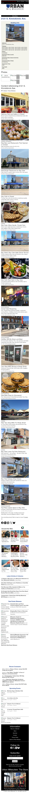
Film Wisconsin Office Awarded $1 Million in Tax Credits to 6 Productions (13, 587)
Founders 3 (10, 510)
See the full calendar (6, 722)
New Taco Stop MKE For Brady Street (13, 423)
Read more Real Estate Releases (9, 645)
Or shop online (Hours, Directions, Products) (15, 789)
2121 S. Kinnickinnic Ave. (13, 18)
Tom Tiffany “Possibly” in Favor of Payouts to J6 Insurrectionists (13, 673)
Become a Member (15, 728)
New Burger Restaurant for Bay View (13, 170)
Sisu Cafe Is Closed (7, 196)
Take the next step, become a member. (15, 764)
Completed (4, 53)
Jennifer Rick (10, 483)
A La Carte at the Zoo (12, 698)
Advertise (15, 733)
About (15, 731)
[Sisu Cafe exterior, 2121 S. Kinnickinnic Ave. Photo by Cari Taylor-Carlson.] (23, 77)
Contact (15, 735)
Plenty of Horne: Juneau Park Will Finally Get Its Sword (14, 669)
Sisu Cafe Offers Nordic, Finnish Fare (13, 225)
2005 (3, 68)
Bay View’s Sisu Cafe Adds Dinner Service (15, 252)
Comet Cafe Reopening (8, 309)
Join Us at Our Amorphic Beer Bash (9, 1)
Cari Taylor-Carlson (12, 230)
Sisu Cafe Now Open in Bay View (12, 280)
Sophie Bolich (11, 118)
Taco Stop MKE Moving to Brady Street (14, 366)
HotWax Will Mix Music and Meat (11, 339)
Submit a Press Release (15, 739)
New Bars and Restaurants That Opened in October (14, 144)
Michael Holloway (11, 315)
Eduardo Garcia (11, 456)
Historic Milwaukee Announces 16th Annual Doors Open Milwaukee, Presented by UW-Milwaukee (19, 636)
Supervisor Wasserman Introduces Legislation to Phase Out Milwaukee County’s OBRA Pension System (13, 681)
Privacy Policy (15, 737)
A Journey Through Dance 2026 (15, 709)
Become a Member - (21, 1)
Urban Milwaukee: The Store (15, 769)
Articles (5, 90)
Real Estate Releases (15, 601)
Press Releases (12, 90)
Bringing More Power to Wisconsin (19, 611)
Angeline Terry (11, 371)
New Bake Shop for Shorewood (11, 395)
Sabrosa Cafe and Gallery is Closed (12, 114)
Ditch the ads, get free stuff (15, 766)
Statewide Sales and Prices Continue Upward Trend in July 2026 (19, 604)
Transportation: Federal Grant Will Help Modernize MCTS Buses (13, 676)
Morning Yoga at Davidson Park (15, 691)
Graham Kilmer (12, 427)
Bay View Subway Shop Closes (11, 479)
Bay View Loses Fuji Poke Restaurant (13, 451)
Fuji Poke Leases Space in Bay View (13, 508)
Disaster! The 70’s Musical (13, 703)
